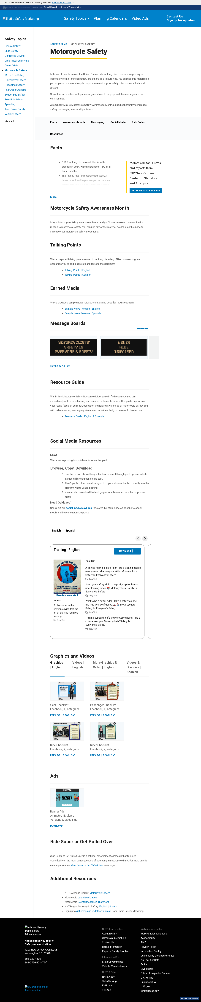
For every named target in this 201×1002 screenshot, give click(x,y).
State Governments (112, 961)
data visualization (87, 897)
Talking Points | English (77, 270)
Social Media (118, 122)
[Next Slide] (145, 538)
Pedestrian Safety (15, 84)
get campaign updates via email (93, 911)
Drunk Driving (12, 65)
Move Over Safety (15, 75)
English (103, 906)
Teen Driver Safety (15, 109)
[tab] (100, 2)
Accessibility (148, 938)
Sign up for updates (181, 20)
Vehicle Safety (13, 114)
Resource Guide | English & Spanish (84, 416)
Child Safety (11, 50)
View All (9, 121)
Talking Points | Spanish (78, 274)
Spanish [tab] (70, 530)
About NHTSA (109, 933)
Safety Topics (58, 44)
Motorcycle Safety (16, 70)
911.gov (106, 989)
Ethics (144, 964)
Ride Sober (138, 122)
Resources (56, 134)
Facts (53, 122)
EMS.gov (107, 985)
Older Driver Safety (15, 80)
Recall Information (112, 946)
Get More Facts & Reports (146, 191)
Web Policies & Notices (154, 933)
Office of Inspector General (155, 973)
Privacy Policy (148, 946)
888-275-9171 (33, 962)
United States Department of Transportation (62, 7)
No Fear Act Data (150, 960)
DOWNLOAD (69, 715)
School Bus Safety (15, 94)
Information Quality (151, 951)
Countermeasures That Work (93, 901)
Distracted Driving (14, 55)
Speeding (10, 104)
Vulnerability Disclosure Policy (157, 955)
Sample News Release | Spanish (83, 313)
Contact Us (175, 16)
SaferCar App (109, 981)
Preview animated (67, 595)
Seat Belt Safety (14, 99)
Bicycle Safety (13, 46)
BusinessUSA (148, 982)
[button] (37, 2)
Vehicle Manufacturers (114, 966)
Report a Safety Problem (115, 951)
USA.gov (145, 986)
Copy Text (61, 620)
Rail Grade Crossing (15, 89)
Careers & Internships (114, 938)
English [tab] (56, 530)
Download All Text (60, 365)
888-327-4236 (33, 958)
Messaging (97, 122)
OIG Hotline (147, 977)
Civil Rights (147, 968)
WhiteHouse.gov (150, 990)
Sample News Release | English (82, 308)
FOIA (143, 942)
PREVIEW (55, 715)
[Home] (28, 18)
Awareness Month (74, 122)
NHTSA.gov (108, 976)
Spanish (113, 906)
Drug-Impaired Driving (17, 60)
